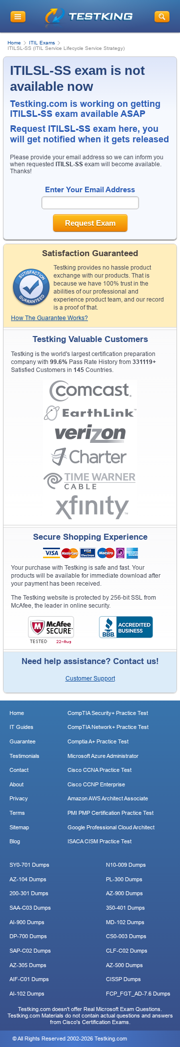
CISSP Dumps (123, 979)
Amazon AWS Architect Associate (108, 798)
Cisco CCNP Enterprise (96, 784)
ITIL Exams (42, 42)
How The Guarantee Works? (49, 318)
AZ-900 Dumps (124, 893)
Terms (17, 813)
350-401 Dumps (125, 908)
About (17, 784)
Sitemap (19, 827)
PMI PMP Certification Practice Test (111, 813)
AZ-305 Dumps (28, 965)
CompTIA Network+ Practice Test (108, 727)
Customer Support (90, 678)
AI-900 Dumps (27, 922)
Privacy (19, 798)
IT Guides (22, 727)
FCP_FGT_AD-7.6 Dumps (138, 994)
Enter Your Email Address (90, 189)
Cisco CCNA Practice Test (100, 770)
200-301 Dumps (29, 893)
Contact (19, 770)
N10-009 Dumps (126, 865)
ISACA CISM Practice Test (100, 841)
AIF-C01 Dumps (29, 979)
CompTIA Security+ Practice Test (108, 713)
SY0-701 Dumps (30, 865)
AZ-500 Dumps (124, 965)
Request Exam (90, 223)
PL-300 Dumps (124, 879)
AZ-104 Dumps (28, 879)
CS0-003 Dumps (126, 936)
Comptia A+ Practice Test (98, 741)
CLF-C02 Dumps (127, 951)
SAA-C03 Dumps (30, 908)
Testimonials (25, 756)
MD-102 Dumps (125, 922)
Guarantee (23, 741)
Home (14, 42)
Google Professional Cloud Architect (111, 827)
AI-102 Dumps (27, 994)
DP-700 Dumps (28, 936)
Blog (15, 841)
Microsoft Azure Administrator (103, 756)
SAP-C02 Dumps (30, 951)
